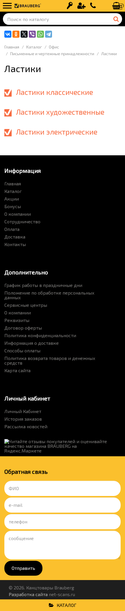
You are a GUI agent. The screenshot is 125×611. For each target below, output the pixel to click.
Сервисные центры (25, 305)
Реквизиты (16, 320)
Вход (70, 6)
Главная (12, 183)
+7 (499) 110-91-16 (93, 6)
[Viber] (32, 34)
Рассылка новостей (25, 426)
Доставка (14, 236)
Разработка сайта (28, 594)
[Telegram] (48, 34)
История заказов (23, 419)
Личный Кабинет (22, 411)
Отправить (23, 568)
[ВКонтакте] (7, 34)
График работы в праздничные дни (43, 285)
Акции (11, 198)
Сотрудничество (22, 221)
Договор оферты (23, 327)
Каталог (13, 191)
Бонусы (12, 206)
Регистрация (81, 6)
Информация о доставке (31, 343)
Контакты (15, 244)
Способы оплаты (22, 350)
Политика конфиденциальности (40, 335)
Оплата (11, 229)
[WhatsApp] (40, 34)
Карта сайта (17, 370)
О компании (17, 214)
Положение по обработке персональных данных (49, 295)
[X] (24, 34)
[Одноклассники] (15, 34)
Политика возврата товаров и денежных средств (49, 360)
